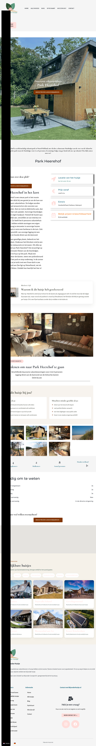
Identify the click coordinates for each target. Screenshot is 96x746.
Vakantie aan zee (10, 709)
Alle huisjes (35, 8)
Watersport (60, 575)
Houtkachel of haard (49, 575)
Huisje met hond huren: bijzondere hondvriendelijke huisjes (12, 694)
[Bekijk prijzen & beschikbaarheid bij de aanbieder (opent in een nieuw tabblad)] (53, 215)
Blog (43, 8)
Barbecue (25, 575)
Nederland (17, 575)
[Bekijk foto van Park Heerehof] (13, 433)
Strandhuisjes (9, 718)
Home (26, 8)
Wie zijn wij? (61, 8)
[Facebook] (75, 724)
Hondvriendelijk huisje (72, 575)
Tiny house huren (10, 713)
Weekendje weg (9, 700)
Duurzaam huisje (36, 575)
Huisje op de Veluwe (10, 722)
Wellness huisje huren (11, 705)
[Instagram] (66, 724)
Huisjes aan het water (11, 731)
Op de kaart (51, 8)
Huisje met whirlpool (11, 726)
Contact (71, 8)
